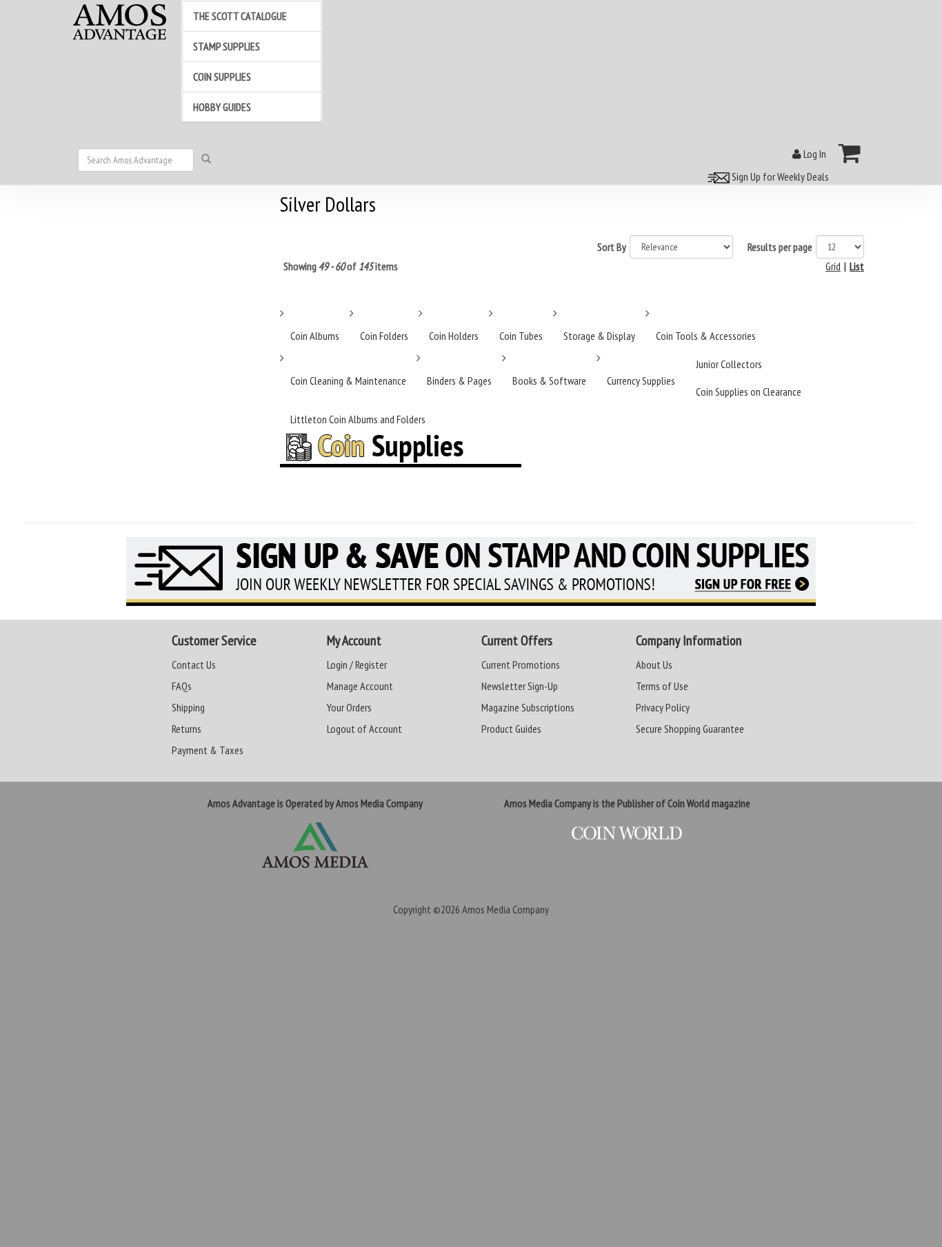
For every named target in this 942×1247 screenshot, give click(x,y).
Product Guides (511, 729)
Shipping (188, 707)
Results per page (780, 247)
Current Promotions (520, 664)
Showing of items (340, 266)
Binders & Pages (459, 380)
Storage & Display (599, 336)
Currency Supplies (641, 380)
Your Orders (349, 707)
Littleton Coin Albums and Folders (357, 419)
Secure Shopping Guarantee (690, 729)
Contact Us (194, 664)
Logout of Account (364, 729)
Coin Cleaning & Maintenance (348, 380)
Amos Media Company (505, 909)
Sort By (611, 247)
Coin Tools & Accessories (706, 336)
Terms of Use (662, 686)
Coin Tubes (521, 336)
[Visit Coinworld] (626, 833)
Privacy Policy (663, 707)
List (857, 266)
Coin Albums (314, 336)
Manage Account (360, 686)
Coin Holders (454, 336)
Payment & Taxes (207, 750)
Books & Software (549, 380)
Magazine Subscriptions (527, 707)
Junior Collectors (729, 364)
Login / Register (357, 664)
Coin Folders (384, 336)
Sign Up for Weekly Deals (779, 176)
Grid (833, 266)
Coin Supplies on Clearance (748, 391)
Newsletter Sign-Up (519, 686)
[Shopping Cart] (849, 153)
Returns (186, 729)
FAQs (182, 686)
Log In (813, 154)
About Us (654, 664)
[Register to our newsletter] (471, 571)
